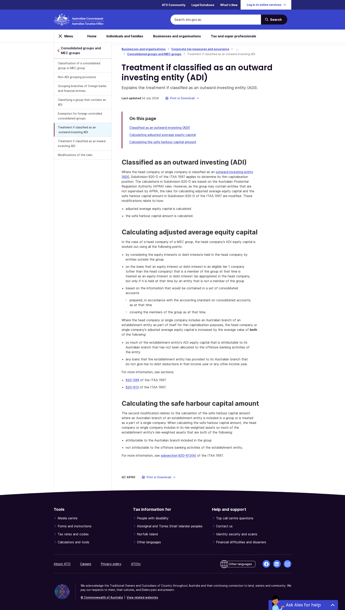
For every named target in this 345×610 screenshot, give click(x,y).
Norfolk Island (147, 534)
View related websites (142, 597)
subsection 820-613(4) (178, 455)
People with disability (153, 518)
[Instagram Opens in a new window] (287, 564)
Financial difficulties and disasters (241, 542)
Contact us (224, 526)
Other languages (149, 542)
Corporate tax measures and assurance (200, 49)
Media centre (67, 518)
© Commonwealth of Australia (102, 597)
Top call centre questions (234, 518)
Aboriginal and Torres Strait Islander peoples (169, 526)
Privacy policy (111, 564)
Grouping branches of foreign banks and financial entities (82, 88)
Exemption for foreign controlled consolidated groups (80, 116)
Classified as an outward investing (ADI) (159, 128)
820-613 (132, 387)
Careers (85, 564)
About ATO (62, 564)
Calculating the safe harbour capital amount (162, 142)
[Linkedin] (277, 564)
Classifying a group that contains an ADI (82, 102)
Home (91, 36)
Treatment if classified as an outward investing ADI (77, 130)
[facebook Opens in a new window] (266, 564)
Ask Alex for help (303, 605)
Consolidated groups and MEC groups (154, 54)
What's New (229, 5)
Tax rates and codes (73, 534)
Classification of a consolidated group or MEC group (79, 65)
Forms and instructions (74, 526)
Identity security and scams (236, 534)
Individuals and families (124, 36)
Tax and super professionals (233, 36)
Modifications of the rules (75, 155)
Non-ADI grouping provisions (77, 77)
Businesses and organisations (177, 36)
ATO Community (173, 5)
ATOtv (136, 564)
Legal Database (202, 5)
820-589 (132, 380)
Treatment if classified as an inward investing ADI (81, 143)
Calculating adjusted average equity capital (162, 135)
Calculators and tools (73, 542)
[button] (182, 98)
